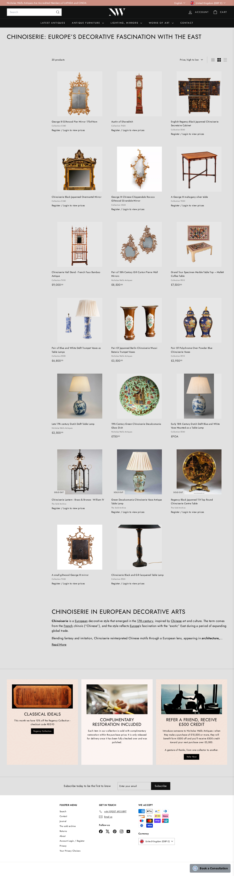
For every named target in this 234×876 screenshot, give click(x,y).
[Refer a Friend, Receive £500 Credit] (191, 699)
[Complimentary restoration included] (117, 699)
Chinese (176, 621)
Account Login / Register (72, 840)
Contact (186, 22)
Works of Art (160, 22)
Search (63, 811)
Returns (63, 831)
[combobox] (34, 12)
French (68, 626)
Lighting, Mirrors (125, 22)
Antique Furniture (86, 22)
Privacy (63, 845)
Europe (134, 626)
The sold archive (68, 826)
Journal (63, 821)
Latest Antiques (53, 22)
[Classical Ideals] (42, 696)
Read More (59, 644)
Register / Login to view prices (68, 130)
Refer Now (191, 756)
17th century (145, 621)
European (81, 621)
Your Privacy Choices (70, 850)
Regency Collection (42, 731)
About (63, 836)
